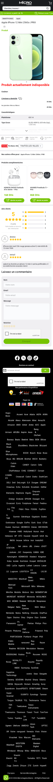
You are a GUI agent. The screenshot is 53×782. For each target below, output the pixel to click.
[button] (7, 18)
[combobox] (24, 8)
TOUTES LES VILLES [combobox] (29, 146)
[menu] (2, 3)
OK (45, 370)
